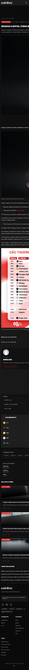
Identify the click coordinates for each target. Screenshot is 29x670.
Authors (17, 622)
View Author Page (10, 366)
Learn (2, 625)
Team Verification (19, 628)
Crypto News (10, 18)
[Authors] (11, 604)
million (13, 455)
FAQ (16, 633)
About (16, 620)
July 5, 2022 (19, 210)
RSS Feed (3, 655)
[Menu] (26, 2)
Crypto (20, 455)
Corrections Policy (5, 644)
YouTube (12, 608)
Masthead (17, 625)
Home (2, 18)
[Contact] (6, 604)
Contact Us (18, 630)
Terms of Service (5, 649)
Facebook (4, 608)
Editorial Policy (4, 641)
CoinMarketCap (8, 611)
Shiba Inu (5, 476)
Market (3, 622)
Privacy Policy (4, 647)
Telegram (18, 608)
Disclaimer (3, 652)
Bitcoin (6, 455)
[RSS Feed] (2, 604)
